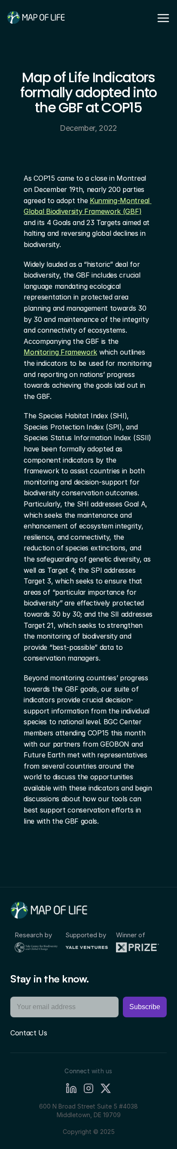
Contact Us (28, 1033)
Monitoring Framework (60, 352)
